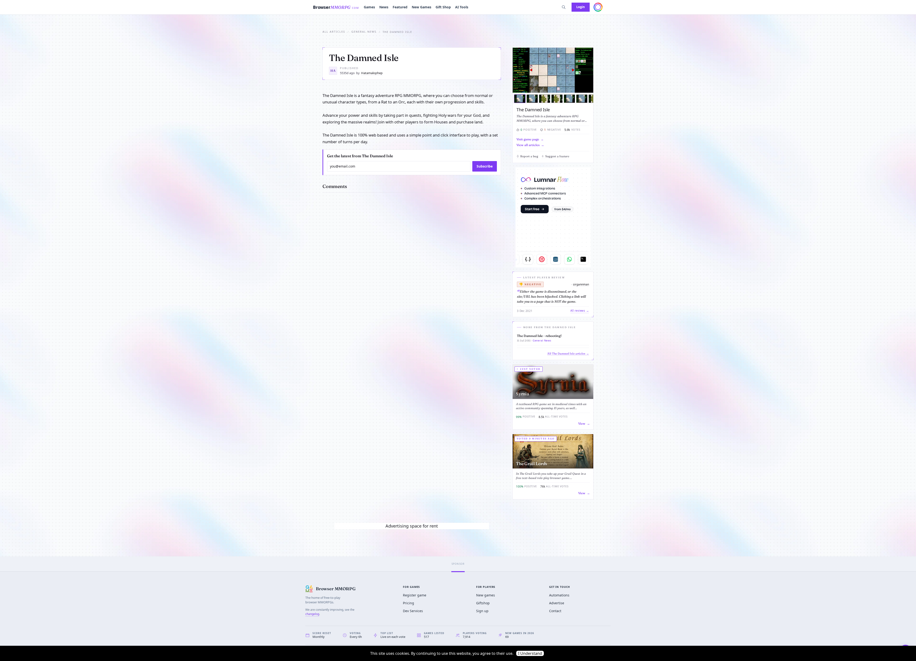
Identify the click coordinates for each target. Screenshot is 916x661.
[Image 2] (532, 98)
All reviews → (579, 310)
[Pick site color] (598, 7)
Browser (336, 7)
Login (580, 7)
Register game (414, 595)
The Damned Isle (533, 109)
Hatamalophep (372, 73)
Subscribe (485, 166)
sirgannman (581, 284)
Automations (559, 595)
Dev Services (413, 611)
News (383, 7)
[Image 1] (520, 98)
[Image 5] (569, 98)
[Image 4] (557, 98)
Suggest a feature (557, 156)
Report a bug (529, 156)
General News (363, 31)
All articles (334, 31)
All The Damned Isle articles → (568, 353)
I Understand (530, 653)
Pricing (408, 603)
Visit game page (527, 139)
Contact (555, 611)
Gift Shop (443, 7)
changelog (312, 614)
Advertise (556, 603)
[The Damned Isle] (553, 70)
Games (369, 7)
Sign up (482, 611)
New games (485, 595)
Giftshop (483, 603)
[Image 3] (544, 98)
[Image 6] (582, 98)
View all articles (528, 145)
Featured (400, 7)
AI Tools (461, 7)
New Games (421, 7)
